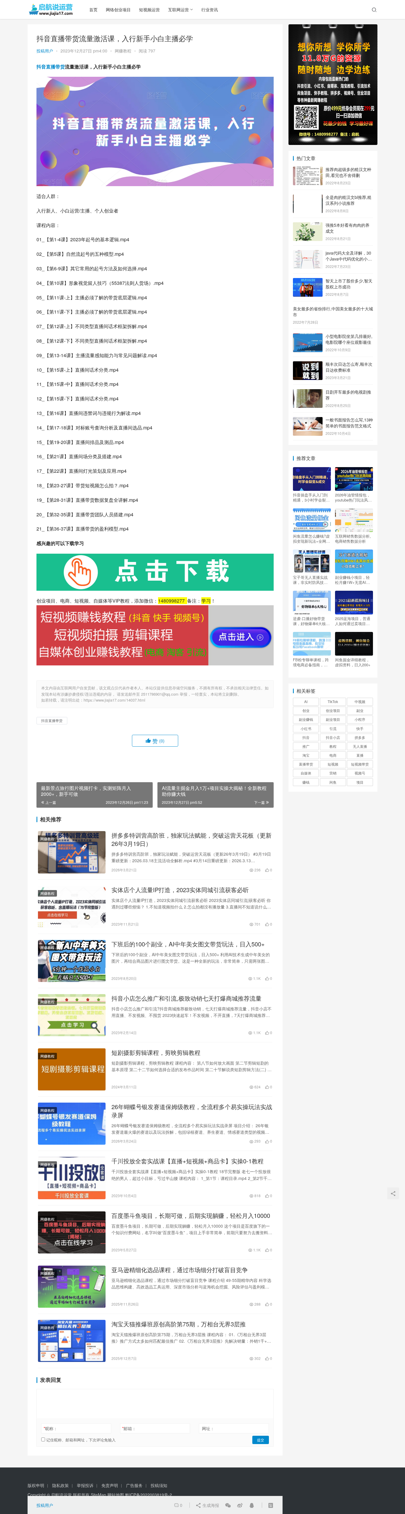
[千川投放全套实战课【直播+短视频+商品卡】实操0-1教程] (72, 1178)
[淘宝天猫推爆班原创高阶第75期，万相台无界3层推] (72, 1341)
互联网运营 (178, 9)
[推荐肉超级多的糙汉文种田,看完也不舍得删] (308, 170)
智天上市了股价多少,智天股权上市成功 (349, 284)
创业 (306, 710)
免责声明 (109, 1485)
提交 (260, 1439)
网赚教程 (123, 51)
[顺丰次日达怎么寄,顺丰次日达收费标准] (308, 365)
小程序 (360, 719)
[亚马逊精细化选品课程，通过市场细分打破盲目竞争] (72, 1287)
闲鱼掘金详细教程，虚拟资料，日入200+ (353, 662)
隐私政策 (60, 1485)
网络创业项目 (118, 9)
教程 (333, 746)
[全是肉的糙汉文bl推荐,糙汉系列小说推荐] (308, 198)
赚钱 (306, 782)
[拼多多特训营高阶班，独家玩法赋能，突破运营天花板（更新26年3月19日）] (72, 852)
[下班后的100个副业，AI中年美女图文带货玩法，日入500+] (72, 961)
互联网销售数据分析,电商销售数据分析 (353, 539)
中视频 (360, 701)
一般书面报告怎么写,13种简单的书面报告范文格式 (349, 423)
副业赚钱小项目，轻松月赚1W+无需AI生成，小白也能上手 (352, 580)
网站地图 (115, 1495)
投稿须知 (159, 1485)
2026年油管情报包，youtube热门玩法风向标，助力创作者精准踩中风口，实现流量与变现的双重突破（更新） (353, 497)
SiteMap (98, 1495)
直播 (359, 755)
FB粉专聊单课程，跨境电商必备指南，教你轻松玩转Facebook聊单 (311, 662)
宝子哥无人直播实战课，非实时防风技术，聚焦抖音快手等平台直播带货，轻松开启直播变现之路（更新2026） (310, 580)
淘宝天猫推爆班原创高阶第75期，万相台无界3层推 (178, 1324)
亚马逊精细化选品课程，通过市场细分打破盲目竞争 (179, 1270)
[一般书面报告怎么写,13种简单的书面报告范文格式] (308, 420)
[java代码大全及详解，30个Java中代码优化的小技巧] (308, 253)
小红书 (306, 728)
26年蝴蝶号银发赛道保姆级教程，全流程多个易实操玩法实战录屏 (191, 1111)
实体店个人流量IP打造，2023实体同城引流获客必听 (180, 890)
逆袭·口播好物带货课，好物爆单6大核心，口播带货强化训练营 (310, 621)
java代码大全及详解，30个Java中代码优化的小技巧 (349, 258)
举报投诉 (85, 1485)
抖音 (306, 737)
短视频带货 (360, 763)
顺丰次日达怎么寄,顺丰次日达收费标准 (349, 367)
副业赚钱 (306, 719)
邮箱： (129, 1428)
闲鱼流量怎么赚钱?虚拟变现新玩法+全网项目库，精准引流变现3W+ (311, 539)
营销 (333, 772)
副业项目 (333, 719)
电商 (333, 755)
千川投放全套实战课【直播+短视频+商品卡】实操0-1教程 (187, 1161)
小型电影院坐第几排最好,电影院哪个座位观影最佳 (349, 339)
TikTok (333, 701)
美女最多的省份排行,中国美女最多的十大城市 (333, 311)
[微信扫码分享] (228, 1505)
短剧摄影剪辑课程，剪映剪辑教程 (155, 1052)
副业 (359, 710)
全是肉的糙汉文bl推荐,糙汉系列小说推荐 (348, 200)
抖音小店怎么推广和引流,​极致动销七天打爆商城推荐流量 (186, 998)
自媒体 (306, 772)
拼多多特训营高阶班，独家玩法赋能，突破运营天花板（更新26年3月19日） (191, 839)
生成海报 (210, 1505)
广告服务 (134, 1485)
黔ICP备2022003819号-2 (148, 1495)
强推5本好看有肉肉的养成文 (347, 228)
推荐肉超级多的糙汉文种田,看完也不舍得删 (348, 172)
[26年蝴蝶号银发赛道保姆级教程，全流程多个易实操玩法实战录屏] (72, 1124)
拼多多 (360, 737)
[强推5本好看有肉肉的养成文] (308, 226)
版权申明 (36, 1485)
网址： (208, 1428)
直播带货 (306, 763)
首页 (93, 9)
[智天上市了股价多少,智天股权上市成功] (308, 281)
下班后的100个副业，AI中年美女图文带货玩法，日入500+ (188, 944)
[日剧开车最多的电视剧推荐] (308, 392)
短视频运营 (149, 9)
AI (305, 701)
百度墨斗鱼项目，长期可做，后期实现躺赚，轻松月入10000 (190, 1215)
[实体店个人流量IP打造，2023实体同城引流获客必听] (72, 907)
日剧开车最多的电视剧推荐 (348, 395)
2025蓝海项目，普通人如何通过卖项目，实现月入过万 (352, 621)
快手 (359, 728)
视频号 (360, 772)
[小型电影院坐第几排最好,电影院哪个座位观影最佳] (308, 337)
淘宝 (306, 755)
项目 (359, 782)
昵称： (51, 1428)
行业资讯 (209, 9)
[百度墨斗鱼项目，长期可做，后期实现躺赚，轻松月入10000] (72, 1232)
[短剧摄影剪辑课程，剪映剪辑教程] (72, 1069)
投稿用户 (44, 51)
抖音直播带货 (50, 66)
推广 (306, 746)
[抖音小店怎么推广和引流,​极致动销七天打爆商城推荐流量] (72, 1015)
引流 (333, 728)
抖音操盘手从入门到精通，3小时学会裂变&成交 (311, 497)
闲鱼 (333, 782)
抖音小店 (333, 737)
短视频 (333, 763)
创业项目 (333, 710)
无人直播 (360, 746)
